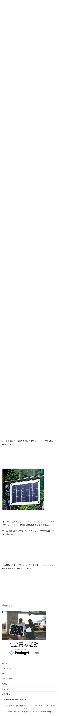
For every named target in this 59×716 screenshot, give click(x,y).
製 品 (4, 674)
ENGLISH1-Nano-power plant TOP (14, 699)
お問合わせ (6, 694)
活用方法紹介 (7, 679)
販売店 (4, 684)
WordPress (19, 712)
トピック (5, 689)
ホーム (4, 663)
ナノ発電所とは (7, 668)
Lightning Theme (29, 712)
